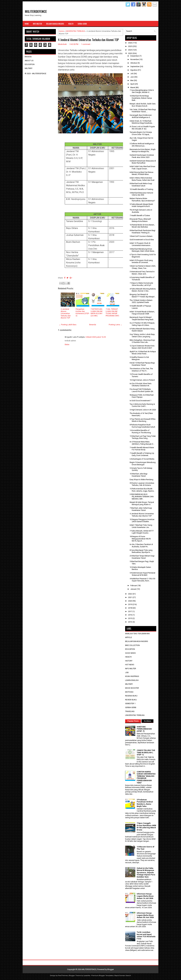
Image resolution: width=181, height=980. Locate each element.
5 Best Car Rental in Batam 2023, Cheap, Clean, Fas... (143, 267)
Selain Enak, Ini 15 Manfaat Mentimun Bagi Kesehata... (141, 122)
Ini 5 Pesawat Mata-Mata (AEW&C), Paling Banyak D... (142, 443)
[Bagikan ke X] (66, 283)
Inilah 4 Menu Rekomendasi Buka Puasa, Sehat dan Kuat (142, 179)
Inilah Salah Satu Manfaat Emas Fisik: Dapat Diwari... (142, 167)
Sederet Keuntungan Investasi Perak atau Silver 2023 (142, 156)
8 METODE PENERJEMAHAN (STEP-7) (144, 729)
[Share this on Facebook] (64, 278)
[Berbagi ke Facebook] (68, 283)
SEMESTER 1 (130, 703)
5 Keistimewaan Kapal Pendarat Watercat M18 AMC (142, 574)
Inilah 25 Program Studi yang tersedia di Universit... (141, 261)
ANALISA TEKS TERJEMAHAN (137, 634)
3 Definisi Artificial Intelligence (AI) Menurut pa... (142, 145)
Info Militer (37, 23)
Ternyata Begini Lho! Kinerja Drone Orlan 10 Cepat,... (141, 133)
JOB (127, 672)
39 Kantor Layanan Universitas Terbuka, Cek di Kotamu (142, 484)
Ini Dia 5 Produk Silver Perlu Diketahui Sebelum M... (140, 384)
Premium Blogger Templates (102, 975)
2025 (130, 46)
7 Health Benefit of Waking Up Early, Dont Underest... (142, 454)
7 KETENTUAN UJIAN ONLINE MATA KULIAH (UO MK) (97, 312)
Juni (132, 77)
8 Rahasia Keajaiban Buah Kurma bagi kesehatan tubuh (142, 426)
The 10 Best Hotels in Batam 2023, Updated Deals (141, 301)
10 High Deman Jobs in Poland (142, 380)
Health (70, 23)
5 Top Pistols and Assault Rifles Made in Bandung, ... (142, 420)
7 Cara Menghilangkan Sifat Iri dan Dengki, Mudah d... (142, 91)
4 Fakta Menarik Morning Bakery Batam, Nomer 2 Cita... (143, 290)
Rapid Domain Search (123, 975)
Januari (133, 589)
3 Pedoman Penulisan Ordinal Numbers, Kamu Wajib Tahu (145, 803)
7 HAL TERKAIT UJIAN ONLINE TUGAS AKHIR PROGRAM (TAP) (112, 312)
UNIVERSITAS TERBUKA (75, 31)
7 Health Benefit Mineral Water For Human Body (142, 448)
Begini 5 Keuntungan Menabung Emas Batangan (143, 463)
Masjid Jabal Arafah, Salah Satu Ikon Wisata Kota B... (143, 105)
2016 (130, 615)
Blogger (110, 969)
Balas (67, 344)
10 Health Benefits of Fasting (141, 189)
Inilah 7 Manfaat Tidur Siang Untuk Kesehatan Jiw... (141, 526)
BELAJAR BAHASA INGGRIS (136, 641)
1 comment (85, 44)
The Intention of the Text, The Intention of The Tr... (141, 370)
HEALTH (128, 657)
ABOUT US (29, 60)
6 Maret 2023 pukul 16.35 (96, 337)
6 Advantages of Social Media (142, 459)
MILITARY (28, 68)
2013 (130, 622)
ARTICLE (128, 637)
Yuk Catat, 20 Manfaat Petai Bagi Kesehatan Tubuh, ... (143, 110)
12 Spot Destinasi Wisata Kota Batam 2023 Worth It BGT (142, 347)
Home (27, 23)
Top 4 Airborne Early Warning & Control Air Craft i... (142, 405)
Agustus (134, 70)
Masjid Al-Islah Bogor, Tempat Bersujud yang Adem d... (142, 503)
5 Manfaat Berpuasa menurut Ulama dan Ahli (141, 194)
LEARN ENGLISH (132, 680)
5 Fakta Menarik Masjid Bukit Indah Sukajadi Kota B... (141, 205)
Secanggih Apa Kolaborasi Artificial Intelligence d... (141, 116)
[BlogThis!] (63, 283)
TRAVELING (129, 711)
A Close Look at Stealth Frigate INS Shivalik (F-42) (142, 127)
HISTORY (128, 661)
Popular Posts (133, 721)
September (135, 66)
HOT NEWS (129, 665)
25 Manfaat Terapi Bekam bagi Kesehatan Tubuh (142, 557)
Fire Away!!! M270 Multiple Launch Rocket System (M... (142, 390)
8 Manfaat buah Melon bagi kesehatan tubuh (141, 184)
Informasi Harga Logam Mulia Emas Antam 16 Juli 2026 (145, 896)
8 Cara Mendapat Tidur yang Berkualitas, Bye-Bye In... (141, 551)
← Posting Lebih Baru (67, 325)
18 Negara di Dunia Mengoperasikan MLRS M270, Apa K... (140, 538)
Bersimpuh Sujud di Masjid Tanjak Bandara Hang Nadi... (142, 318)
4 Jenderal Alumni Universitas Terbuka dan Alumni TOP (88, 39)
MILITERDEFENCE (36, 11)
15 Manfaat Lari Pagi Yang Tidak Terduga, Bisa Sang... (143, 437)
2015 (130, 618)
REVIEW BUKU (131, 700)
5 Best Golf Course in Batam (141, 236)
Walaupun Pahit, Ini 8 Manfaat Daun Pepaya (142, 396)
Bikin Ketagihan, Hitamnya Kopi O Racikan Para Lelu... (142, 341)
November (134, 59)
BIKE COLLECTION (132, 645)
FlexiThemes (63, 975)
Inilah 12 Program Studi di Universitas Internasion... (141, 244)
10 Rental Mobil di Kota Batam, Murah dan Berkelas (142, 226)
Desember (134, 56)
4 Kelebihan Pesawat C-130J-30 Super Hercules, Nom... (142, 580)
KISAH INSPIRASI (132, 676)
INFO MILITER (130, 668)
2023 (130, 53)
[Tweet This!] (67, 278)
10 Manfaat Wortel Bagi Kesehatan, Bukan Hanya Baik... (141, 98)
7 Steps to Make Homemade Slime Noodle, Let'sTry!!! (141, 284)
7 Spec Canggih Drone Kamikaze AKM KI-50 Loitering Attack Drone (146, 826)
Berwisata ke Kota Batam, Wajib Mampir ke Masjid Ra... (143, 150)
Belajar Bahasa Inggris (55, 23)
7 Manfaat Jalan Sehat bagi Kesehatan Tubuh (141, 509)
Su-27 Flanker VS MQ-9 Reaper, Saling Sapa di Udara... (142, 324)
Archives (147, 721)
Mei (132, 80)
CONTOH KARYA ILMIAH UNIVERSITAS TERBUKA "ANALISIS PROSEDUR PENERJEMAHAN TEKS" (146, 777)
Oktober (133, 63)
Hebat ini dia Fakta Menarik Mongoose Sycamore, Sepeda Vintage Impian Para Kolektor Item (146, 872)
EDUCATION (30, 64)
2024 (130, 50)
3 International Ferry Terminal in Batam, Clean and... (142, 273)
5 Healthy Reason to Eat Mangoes (139, 358)
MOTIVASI (129, 692)
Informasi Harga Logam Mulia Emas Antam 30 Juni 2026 (145, 915)
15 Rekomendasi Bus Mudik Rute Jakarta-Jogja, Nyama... (142, 490)
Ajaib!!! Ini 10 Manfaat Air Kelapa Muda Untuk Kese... (143, 352)
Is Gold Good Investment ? (140, 400)
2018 (130, 608)
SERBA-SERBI (130, 707)
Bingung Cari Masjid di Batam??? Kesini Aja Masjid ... (143, 295)
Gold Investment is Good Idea (142, 240)
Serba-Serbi (82, 23)
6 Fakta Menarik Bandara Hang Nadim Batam (142, 330)
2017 (130, 611)
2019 (130, 604)
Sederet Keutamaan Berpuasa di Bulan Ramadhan (143, 162)
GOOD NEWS (130, 653)
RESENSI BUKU (131, 696)
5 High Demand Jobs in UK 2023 (143, 410)
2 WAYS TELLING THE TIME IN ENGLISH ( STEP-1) (146, 752)
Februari (133, 585)
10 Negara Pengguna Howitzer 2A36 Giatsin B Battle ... (142, 520)
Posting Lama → (115, 325)
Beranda (92, 325)
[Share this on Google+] (71, 278)
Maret (132, 87)
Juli (132, 73)
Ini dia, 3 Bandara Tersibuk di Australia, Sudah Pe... (141, 545)
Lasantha (86, 975)
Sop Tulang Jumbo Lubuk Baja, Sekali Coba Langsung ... (142, 335)
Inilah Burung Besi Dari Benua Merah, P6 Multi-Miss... (141, 173)
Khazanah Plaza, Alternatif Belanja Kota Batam (140, 220)
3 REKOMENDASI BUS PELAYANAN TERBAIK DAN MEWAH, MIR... (142, 496)
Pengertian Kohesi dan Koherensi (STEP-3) (83, 312)
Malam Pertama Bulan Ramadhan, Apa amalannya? (142, 199)
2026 (130, 43)
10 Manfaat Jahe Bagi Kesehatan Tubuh (138, 475)
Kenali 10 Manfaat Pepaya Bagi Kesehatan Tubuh (142, 364)
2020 (130, 601)
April (132, 84)
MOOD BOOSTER (132, 688)
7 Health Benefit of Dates (140, 215)
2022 (130, 594)
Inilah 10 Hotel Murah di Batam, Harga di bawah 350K (142, 313)
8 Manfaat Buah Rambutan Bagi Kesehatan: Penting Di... (142, 231)
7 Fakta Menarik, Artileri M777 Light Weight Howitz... (142, 532)
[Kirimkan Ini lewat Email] (60, 283)
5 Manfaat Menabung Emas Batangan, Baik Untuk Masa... (142, 250)
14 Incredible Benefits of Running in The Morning (140, 431)
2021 (130, 597)
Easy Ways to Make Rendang (141, 479)
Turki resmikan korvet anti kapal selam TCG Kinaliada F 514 (146, 935)
